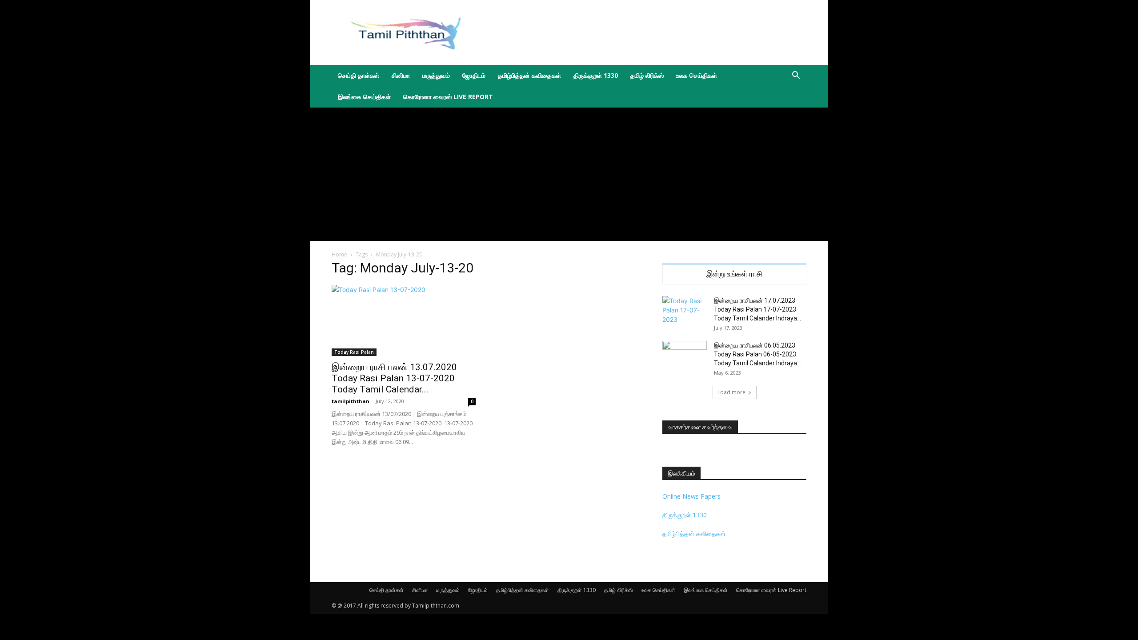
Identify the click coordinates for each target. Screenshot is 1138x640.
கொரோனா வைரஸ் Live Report (448, 96)
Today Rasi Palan (354, 352)
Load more (731, 392)
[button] (795, 76)
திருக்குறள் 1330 (595, 75)
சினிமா (401, 75)
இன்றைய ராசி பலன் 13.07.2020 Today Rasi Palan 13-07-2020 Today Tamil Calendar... (394, 378)
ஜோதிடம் (473, 75)
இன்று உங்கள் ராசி (734, 274)
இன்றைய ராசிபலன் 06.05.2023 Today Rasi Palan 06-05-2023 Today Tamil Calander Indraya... (757, 354)
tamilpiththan (350, 401)
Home (339, 254)
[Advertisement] (644, 32)
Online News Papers (691, 496)
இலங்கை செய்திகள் (364, 96)
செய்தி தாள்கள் (358, 75)
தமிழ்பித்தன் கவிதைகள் (529, 75)
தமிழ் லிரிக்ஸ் (647, 75)
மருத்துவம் (436, 75)
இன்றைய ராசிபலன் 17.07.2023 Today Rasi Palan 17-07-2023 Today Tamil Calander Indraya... (757, 309)
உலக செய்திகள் (696, 75)
